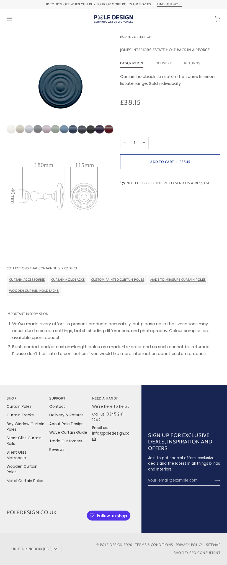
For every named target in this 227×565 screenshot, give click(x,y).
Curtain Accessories (27, 280)
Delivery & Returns (66, 415)
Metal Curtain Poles (25, 480)
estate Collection (136, 37)
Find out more (169, 4)
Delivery (164, 63)
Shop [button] (11, 398)
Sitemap (213, 545)
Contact (57, 406)
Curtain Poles (19, 406)
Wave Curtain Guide (68, 432)
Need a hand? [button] (105, 398)
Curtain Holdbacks (68, 280)
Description (131, 63)
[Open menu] (15, 19)
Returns (192, 63)
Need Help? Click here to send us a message (168, 183)
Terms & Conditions (154, 545)
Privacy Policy (189, 545)
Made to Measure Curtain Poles (178, 280)
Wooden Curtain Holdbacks (34, 291)
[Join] (213, 480)
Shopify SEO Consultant (197, 553)
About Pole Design (66, 424)
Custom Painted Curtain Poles (118, 280)
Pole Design (111, 545)
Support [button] (57, 398)
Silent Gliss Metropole (17, 455)
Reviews (57, 449)
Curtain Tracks (20, 415)
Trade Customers (65, 441)
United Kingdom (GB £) (32, 549)
